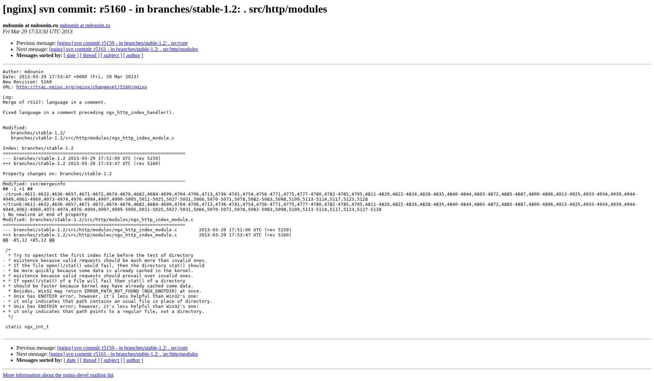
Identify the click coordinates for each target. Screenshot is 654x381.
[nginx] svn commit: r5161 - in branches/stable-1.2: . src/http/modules (123, 49)
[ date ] (71, 55)
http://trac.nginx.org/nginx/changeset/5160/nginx (81, 86)
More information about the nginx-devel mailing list (58, 375)
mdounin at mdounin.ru (85, 25)
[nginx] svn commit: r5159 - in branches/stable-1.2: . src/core (122, 43)
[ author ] (133, 55)
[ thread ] (89, 55)
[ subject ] (111, 55)
